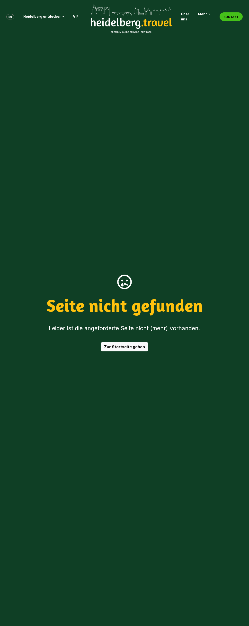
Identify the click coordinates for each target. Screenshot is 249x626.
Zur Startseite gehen (124, 346)
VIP (76, 16)
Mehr (203, 14)
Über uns (185, 16)
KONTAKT (231, 17)
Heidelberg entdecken (42, 16)
